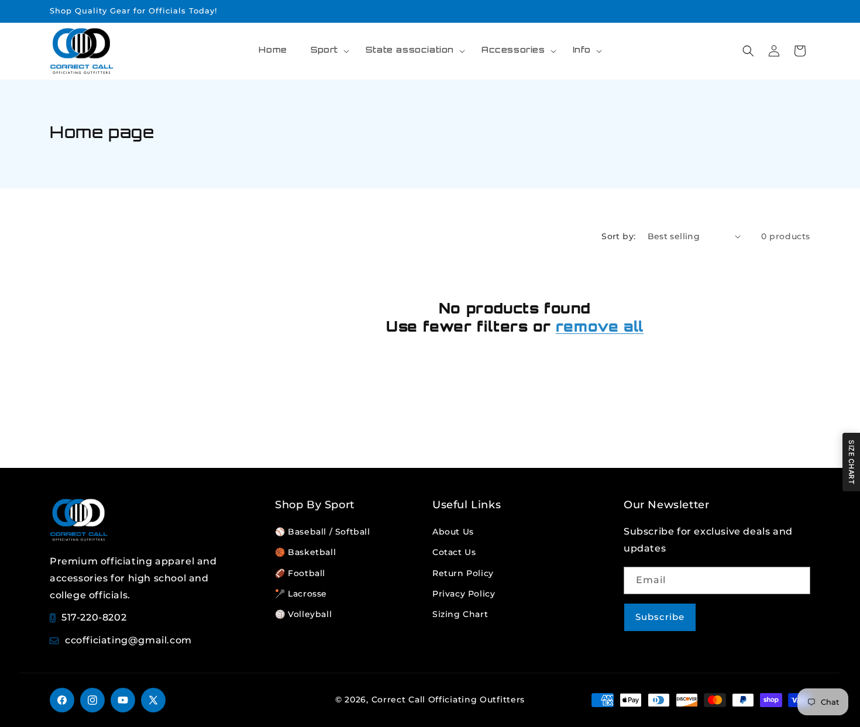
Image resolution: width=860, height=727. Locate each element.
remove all (600, 328)
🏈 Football (300, 573)
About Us (453, 531)
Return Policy (463, 573)
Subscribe (659, 616)
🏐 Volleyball (303, 614)
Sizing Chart (460, 614)
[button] (326, 51)
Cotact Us (454, 552)
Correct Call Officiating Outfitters (448, 699)
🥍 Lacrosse (301, 593)
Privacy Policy (463, 593)
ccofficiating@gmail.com (128, 640)
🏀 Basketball (305, 552)
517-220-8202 (93, 617)
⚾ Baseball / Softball (322, 531)
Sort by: (618, 236)
